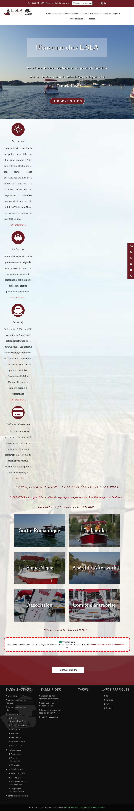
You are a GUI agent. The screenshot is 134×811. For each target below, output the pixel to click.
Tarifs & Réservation (49, 717)
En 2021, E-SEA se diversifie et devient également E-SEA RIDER (67, 487)
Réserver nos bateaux (82, 3)
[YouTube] (105, 3)
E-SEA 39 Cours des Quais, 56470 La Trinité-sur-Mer (83, 808)
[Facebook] (101, 3)
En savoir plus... (18, 225)
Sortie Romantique (39, 530)
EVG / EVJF (16, 729)
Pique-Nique (39, 567)
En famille (94, 530)
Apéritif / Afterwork (94, 567)
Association (39, 605)
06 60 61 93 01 (38, 3)
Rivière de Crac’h (18, 773)
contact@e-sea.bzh (60, 3)
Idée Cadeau (16, 746)
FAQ (107, 704)
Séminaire (15, 765)
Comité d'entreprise (94, 605)
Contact (109, 708)
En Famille (15, 733)
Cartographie (16, 777)
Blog (107, 696)
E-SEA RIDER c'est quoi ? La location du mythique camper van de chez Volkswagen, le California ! (67, 497)
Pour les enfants (18, 742)
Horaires (109, 700)
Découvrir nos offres (67, 101)
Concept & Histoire (16, 696)
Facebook (92, 19)
